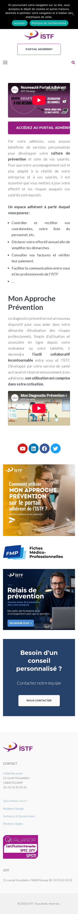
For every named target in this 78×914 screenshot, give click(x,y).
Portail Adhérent (39, 49)
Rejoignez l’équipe (13, 808)
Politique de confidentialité (49, 23)
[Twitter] (56, 448)
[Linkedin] (34, 448)
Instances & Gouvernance (19, 816)
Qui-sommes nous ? (15, 800)
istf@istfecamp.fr (13, 773)
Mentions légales (13, 823)
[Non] (73, 15)
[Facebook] (45, 448)
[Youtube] (23, 448)
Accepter (20, 23)
